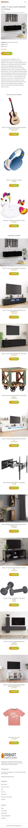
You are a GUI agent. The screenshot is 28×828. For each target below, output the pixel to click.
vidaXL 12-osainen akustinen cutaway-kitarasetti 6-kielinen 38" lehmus (14, 128)
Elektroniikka (10, 42)
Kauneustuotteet (5, 787)
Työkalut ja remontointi (6, 797)
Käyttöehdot (4, 813)
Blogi (2, 808)
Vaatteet (3, 799)
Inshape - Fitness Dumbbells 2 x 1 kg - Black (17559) (14, 599)
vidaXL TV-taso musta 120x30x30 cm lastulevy (14, 268)
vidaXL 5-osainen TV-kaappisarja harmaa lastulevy (14, 642)
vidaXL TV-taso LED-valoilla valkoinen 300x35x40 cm (14, 439)
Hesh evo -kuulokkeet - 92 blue (14, 180)
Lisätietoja (7, 53)
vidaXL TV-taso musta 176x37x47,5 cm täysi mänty (14, 353)
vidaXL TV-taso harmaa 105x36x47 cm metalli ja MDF (14, 568)
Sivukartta (3, 818)
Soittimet (3, 792)
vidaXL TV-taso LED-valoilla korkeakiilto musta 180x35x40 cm (14, 311)
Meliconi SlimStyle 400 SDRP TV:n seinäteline (14, 482)
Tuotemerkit (4, 794)
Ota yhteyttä (4, 810)
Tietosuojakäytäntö (5, 815)
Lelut (2, 789)
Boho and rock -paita (14, 737)
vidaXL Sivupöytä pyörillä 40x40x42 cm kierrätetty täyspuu (14, 396)
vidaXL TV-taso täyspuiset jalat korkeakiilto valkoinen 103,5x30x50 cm (14, 685)
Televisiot (16, 42)
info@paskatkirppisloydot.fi (7, 776)
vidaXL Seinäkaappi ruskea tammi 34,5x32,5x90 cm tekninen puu (14, 525)
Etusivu (2, 11)
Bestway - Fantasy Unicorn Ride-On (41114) (14, 220)
